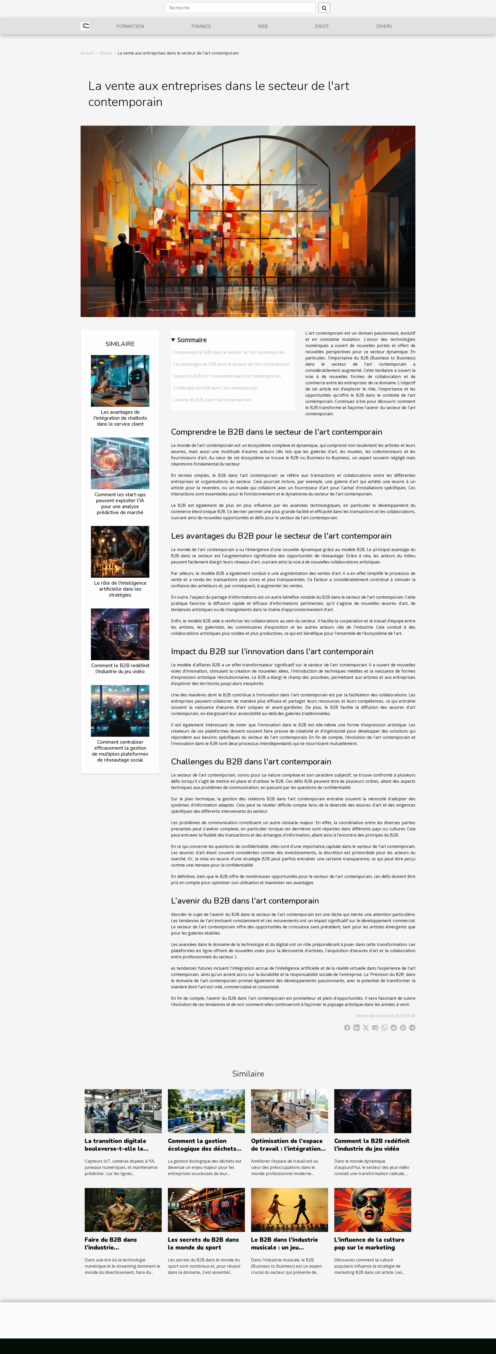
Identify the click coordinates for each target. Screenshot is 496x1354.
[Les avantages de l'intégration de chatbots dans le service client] (120, 380)
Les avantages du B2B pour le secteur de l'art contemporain (232, 364)
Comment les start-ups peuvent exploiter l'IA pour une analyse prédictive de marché (120, 503)
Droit (322, 26)
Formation (130, 26)
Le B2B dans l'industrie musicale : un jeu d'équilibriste (284, 1247)
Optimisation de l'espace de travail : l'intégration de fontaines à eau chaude (289, 1149)
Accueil (87, 53)
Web (263, 26)
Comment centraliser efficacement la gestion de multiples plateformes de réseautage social (120, 751)
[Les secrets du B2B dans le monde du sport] (206, 1210)
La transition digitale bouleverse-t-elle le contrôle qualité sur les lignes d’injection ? (119, 1152)
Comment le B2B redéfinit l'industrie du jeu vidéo (120, 668)
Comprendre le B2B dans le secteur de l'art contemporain (229, 352)
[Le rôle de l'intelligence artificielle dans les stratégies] (120, 551)
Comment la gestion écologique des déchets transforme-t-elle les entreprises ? (202, 1152)
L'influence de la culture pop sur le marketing (369, 1244)
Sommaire (192, 339)
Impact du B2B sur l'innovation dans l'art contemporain (227, 376)
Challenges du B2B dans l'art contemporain (216, 388)
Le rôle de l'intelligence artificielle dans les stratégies (120, 589)
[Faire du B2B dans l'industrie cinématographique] (123, 1210)
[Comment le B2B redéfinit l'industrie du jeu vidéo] (120, 634)
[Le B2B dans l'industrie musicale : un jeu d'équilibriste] (289, 1210)
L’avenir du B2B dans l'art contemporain (212, 400)
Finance (201, 26)
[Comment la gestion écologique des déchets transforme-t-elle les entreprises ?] (206, 1111)
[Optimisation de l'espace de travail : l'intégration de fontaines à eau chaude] (289, 1111)
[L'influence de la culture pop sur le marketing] (372, 1210)
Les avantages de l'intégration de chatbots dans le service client (120, 418)
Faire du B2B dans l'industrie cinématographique (112, 1247)
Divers (384, 26)
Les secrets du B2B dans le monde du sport (203, 1244)
